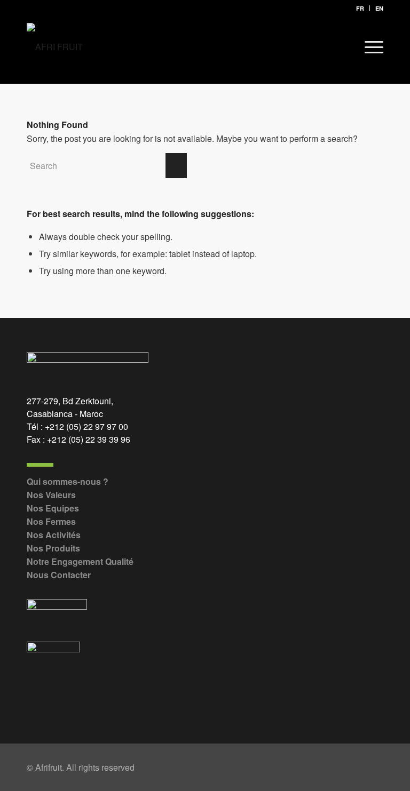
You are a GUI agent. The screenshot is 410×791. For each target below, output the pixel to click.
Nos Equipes (53, 508)
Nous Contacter (59, 575)
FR (360, 8)
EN (379, 8)
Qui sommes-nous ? (67, 481)
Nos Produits (53, 548)
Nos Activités (54, 535)
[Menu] (368, 47)
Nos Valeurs (51, 495)
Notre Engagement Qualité (80, 561)
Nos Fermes (51, 521)
